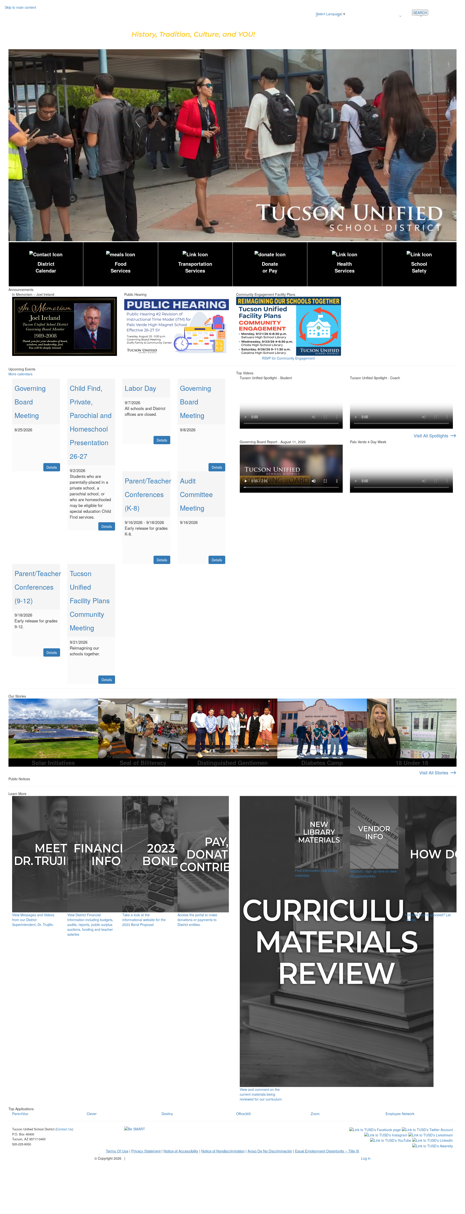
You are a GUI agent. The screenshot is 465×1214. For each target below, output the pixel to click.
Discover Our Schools (280, 16)
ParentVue (20, 1113)
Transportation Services (195, 267)
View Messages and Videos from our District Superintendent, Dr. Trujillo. (33, 919)
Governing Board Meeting (30, 401)
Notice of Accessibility (180, 1150)
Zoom (315, 1113)
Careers (392, 16)
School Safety (419, 267)
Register (308, 16)
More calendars (20, 373)
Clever (92, 1113)
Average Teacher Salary (362, 16)
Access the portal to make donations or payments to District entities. (197, 919)
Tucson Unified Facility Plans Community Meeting (90, 600)
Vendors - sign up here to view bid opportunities (373, 873)
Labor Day (140, 388)
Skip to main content (20, 7)
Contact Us (434, 16)
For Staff (454, 16)
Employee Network (400, 1113)
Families (412, 16)
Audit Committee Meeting (196, 494)
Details (51, 467)
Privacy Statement (146, 1150)
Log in (366, 1158)
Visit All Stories (438, 772)
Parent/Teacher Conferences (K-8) (148, 494)
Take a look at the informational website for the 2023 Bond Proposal (144, 919)
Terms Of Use (117, 1150)
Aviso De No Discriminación (270, 1150)
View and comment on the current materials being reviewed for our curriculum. (261, 1094)
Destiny (167, 1113)
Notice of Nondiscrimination (223, 1150)
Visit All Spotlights (435, 435)
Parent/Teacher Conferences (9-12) (38, 586)
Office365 (243, 1113)
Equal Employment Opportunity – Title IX (327, 1150)
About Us (329, 16)
